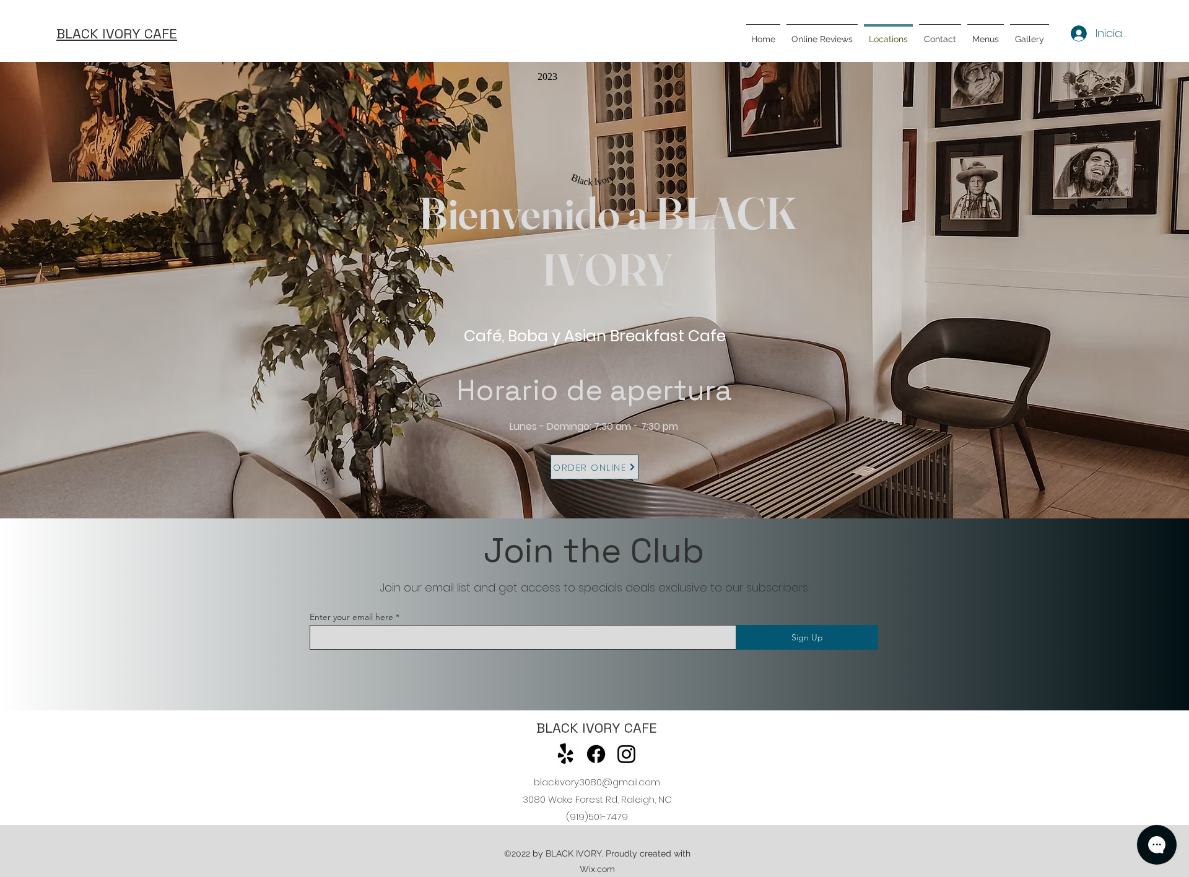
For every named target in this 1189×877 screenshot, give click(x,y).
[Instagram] (626, 754)
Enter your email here (351, 617)
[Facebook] (596, 754)
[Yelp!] (566, 754)
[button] (985, 33)
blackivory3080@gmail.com (597, 781)
